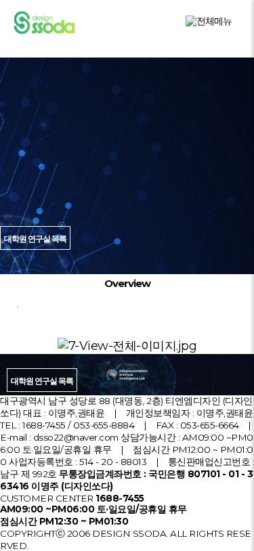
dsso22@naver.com (76, 437)
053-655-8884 (103, 425)
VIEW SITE (133, 251)
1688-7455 (44, 425)
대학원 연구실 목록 (42, 381)
